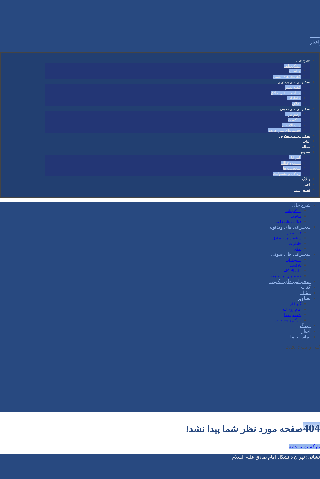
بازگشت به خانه (304, 446)
